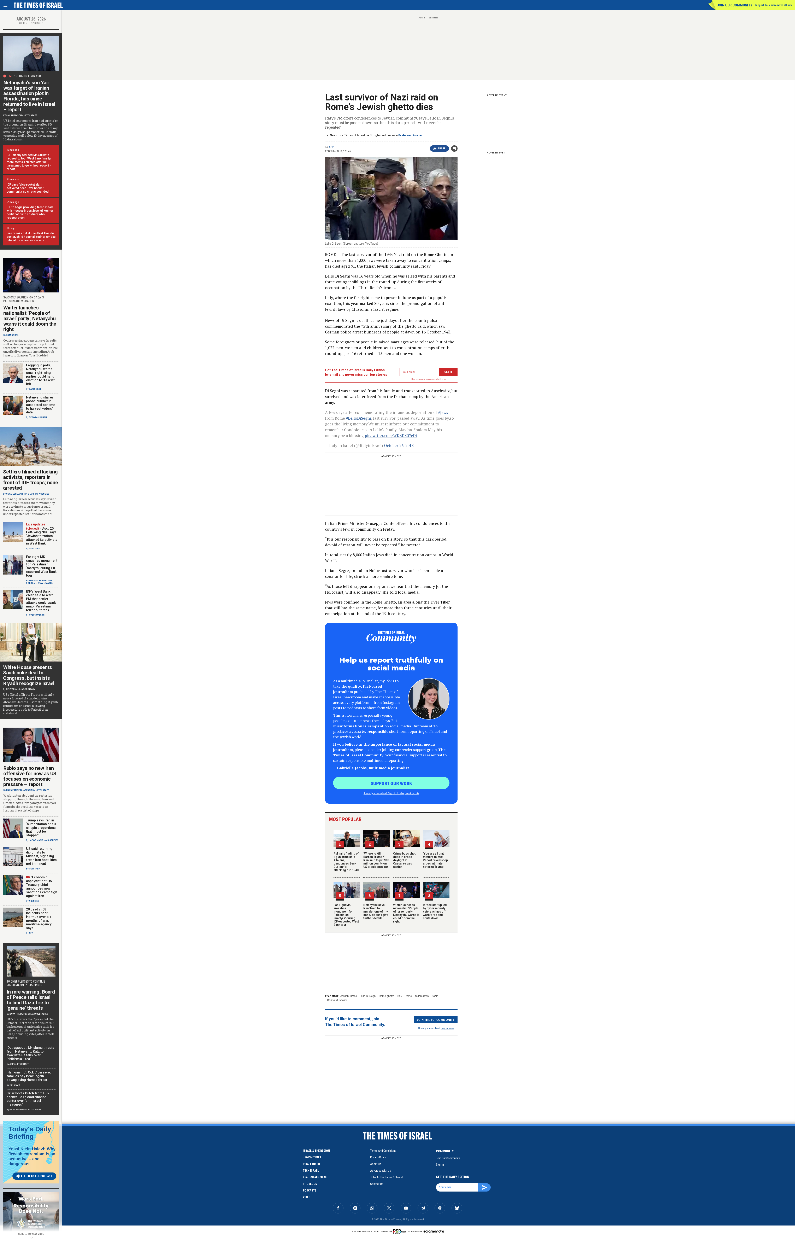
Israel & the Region (316, 1150)
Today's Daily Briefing (29, 1132)
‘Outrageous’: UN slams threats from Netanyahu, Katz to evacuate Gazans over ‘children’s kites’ (30, 1053)
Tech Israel (311, 1170)
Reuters (11, 689)
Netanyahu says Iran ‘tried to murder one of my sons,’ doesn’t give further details (375, 911)
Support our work (391, 783)
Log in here (447, 1028)
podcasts (309, 1190)
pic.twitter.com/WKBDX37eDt (391, 435)
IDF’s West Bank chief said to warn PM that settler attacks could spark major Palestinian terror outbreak (41, 600)
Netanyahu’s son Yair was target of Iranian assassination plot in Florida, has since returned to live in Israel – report (29, 96)
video (306, 1197)
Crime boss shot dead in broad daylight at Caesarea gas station (404, 860)
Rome (408, 995)
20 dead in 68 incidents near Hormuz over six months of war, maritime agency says (39, 918)
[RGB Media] (400, 1231)
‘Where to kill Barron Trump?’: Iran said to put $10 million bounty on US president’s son (376, 860)
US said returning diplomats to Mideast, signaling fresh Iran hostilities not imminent (41, 856)
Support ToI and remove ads (773, 5)
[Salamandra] (433, 1231)
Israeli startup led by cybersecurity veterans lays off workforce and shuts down (435, 911)
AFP (331, 147)
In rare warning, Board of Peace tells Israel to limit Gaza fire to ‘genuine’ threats (31, 1000)
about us (375, 1164)
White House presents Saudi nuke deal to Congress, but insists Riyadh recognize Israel (28, 675)
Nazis (434, 995)
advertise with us (380, 1170)
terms (443, 379)
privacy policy (378, 1157)
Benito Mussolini (337, 1000)
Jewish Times (348, 995)
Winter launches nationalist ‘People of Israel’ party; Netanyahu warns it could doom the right (406, 913)
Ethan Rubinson (12, 115)
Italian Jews (421, 995)
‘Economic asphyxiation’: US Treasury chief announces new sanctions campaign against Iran (41, 886)
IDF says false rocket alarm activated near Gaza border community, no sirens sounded (28, 188)
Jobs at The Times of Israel (386, 1177)
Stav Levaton (45, 583)
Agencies (44, 494)
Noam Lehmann (14, 494)
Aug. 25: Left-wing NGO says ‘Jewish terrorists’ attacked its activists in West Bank (41, 535)
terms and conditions (383, 1150)
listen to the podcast (36, 1176)
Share (442, 148)
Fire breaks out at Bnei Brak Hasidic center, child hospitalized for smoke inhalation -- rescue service (31, 237)
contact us (376, 1184)
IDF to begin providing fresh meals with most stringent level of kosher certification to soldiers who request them (30, 212)
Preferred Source (410, 135)
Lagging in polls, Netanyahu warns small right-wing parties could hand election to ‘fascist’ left (40, 374)
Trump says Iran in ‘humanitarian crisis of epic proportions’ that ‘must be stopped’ (41, 827)
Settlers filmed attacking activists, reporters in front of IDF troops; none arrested (30, 480)
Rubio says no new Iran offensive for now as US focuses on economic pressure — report (29, 776)
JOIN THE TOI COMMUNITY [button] (435, 1019)
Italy (399, 995)
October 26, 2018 (399, 445)
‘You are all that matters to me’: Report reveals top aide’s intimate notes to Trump (435, 860)
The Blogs (310, 1184)
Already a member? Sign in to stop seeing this (391, 793)
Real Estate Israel (315, 1177)
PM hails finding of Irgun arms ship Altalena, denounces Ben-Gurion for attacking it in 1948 (346, 862)
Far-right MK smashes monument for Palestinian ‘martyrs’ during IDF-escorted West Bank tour (346, 914)
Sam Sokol (12, 335)
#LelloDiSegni (358, 418)
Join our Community (734, 5)
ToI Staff (31, 115)
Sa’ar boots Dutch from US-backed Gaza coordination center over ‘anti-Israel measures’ (28, 1098)
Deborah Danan (38, 417)
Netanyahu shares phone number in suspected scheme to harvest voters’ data (40, 404)
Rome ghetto (386, 995)
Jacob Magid (27, 689)
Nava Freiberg (14, 790)
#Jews (443, 412)
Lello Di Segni (368, 995)
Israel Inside (311, 1164)
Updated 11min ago (28, 76)
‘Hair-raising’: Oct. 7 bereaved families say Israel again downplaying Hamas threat (29, 1076)
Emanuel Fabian (38, 581)
